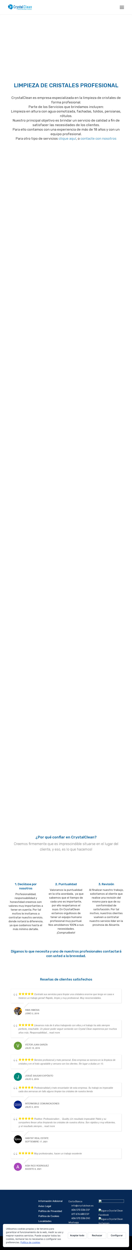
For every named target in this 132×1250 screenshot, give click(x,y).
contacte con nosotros (98, 138)
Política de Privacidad (50, 1211)
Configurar (117, 1235)
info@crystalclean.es (82, 1205)
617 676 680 (78, 1214)
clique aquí (67, 138)
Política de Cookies (48, 1216)
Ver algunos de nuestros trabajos (66, 442)
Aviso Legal (44, 1206)
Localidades (45, 1221)
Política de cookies (30, 1242)
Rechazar (97, 1235)
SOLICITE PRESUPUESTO (66, 967)
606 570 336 (78, 1210)
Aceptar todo (77, 1235)
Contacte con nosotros (36, 683)
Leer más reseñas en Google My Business (66, 1180)
